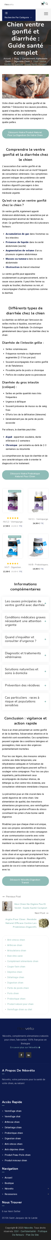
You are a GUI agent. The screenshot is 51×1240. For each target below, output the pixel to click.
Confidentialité (28, 1231)
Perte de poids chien (18, 988)
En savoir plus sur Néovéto (24, 1047)
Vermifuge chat (12, 1116)
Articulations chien (16, 950)
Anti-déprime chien (14, 1149)
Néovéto (9, 1188)
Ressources (11, 1194)
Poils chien (13, 993)
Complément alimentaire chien (22, 961)
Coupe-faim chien (16, 966)
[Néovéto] (9, 4)
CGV (16, 1231)
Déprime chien (14, 972)
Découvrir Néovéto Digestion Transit (25, 881)
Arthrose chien (14, 945)
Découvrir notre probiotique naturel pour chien (25, 475)
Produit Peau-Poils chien (17, 1155)
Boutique (9, 1183)
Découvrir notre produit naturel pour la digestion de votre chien (25, 134)
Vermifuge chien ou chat (19, 1009)
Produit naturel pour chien (20, 1004)
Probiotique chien (16, 998)
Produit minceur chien (16, 1160)
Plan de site (32, 1235)
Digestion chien (15, 982)
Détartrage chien (15, 977)
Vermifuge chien (13, 1111)
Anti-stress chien (16, 940)
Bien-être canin (15, 956)
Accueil (7, 58)
